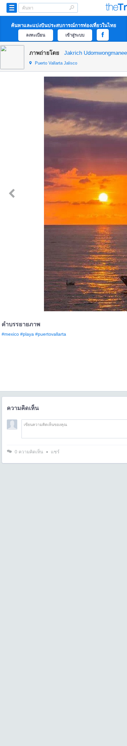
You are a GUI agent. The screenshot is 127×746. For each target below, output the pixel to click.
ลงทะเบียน (35, 35)
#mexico (10, 334)
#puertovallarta (50, 334)
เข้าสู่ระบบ (74, 35)
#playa (27, 334)
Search (72, 7)
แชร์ (55, 451)
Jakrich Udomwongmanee (95, 53)
